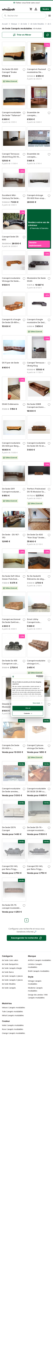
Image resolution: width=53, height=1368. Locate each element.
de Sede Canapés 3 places (12, 980)
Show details (36, 703)
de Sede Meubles (37, 24)
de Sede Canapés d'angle (12, 968)
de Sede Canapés (9, 988)
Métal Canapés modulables (13, 1015)
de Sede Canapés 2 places (12, 976)
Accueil (5, 24)
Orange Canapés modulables (13, 1033)
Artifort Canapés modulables (39, 960)
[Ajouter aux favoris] (24, 70)
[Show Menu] (49, 15)
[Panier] (30, 9)
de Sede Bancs (8, 972)
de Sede (24, 24)
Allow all (27, 708)
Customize (27, 713)
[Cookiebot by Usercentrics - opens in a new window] (36, 676)
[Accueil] (14, 9)
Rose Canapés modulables (12, 1029)
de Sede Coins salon (10, 960)
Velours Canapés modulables (13, 1007)
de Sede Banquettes (10, 964)
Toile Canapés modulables (12, 1011)
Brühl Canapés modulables (38, 971)
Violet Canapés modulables (13, 1025)
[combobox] (26, 15)
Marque (14, 24)
